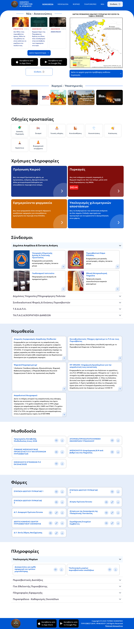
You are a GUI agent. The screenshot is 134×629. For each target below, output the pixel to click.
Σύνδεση (113, 4)
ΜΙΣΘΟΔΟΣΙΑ (63, 4)
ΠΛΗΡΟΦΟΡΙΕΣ (90, 4)
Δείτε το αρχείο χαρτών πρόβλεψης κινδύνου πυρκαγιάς (90, 73)
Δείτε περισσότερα (37, 53)
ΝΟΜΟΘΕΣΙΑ (47, 4)
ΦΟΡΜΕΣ (76, 4)
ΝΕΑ (102, 4)
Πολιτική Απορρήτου (114, 626)
